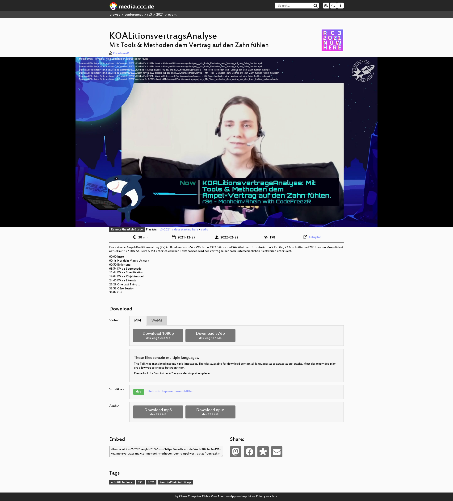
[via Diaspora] (263, 451)
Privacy (260, 496)
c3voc (274, 496)
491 (140, 482)
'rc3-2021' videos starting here (178, 229)
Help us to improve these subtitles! (170, 391)
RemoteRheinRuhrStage (127, 229)
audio (204, 229)
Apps (233, 496)
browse (114, 15)
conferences (134, 15)
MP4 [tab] (137, 321)
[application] (227, 142)
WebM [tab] (156, 321)
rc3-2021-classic (122, 482)
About (222, 496)
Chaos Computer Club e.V (196, 496)
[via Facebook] (249, 451)
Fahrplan (315, 237)
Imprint (246, 496)
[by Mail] (276, 451)
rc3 (149, 15)
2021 (160, 15)
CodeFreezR (121, 53)
